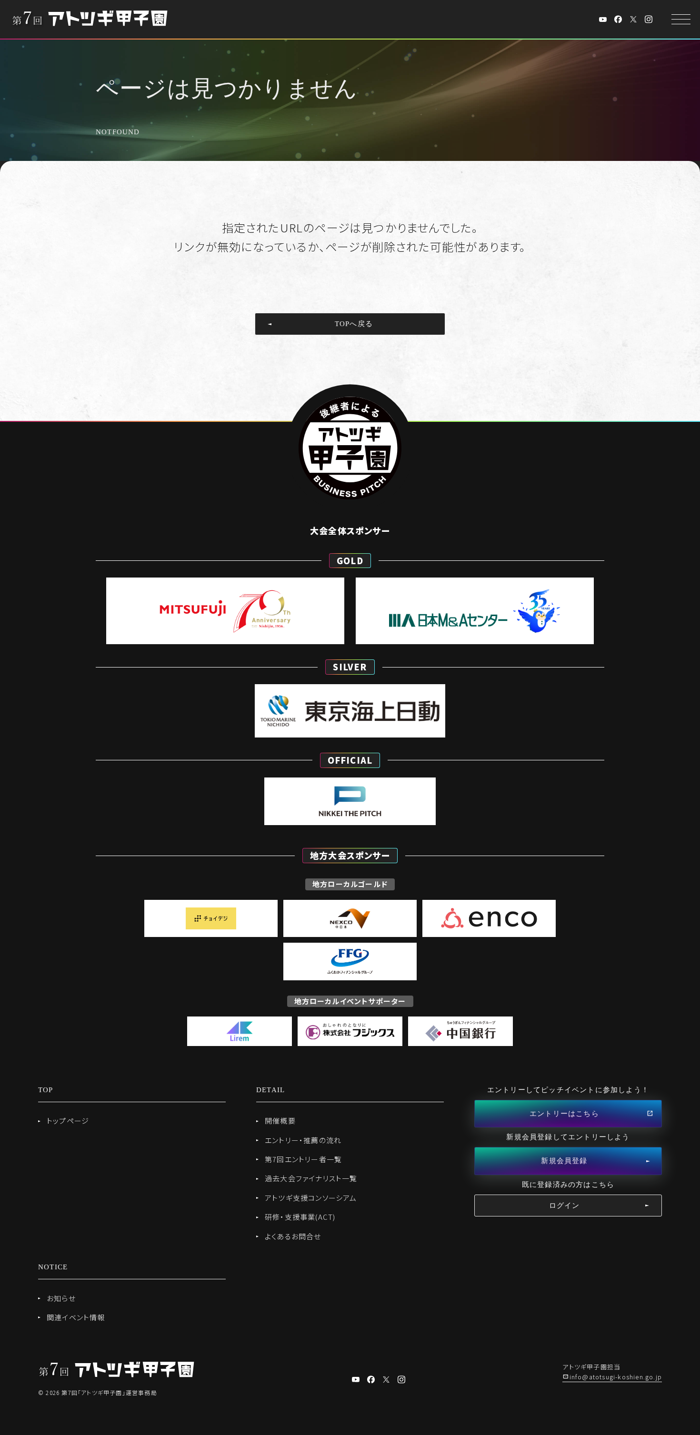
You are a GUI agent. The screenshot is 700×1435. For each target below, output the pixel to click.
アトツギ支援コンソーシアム (311, 1198)
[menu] (681, 19)
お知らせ (61, 1298)
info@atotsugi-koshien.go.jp (616, 1376)
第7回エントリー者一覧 (303, 1159)
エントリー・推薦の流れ (303, 1140)
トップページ (68, 1121)
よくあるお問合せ (293, 1236)
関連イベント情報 (76, 1317)
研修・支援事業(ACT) (300, 1217)
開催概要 (280, 1121)
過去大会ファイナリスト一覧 (311, 1178)
